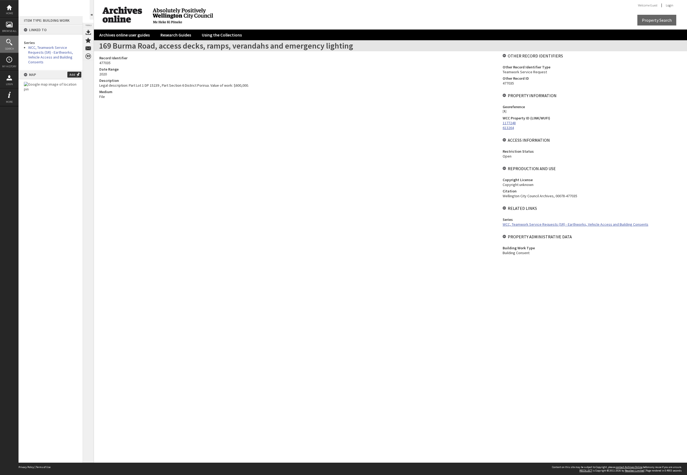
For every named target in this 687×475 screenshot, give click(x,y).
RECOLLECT (585, 470)
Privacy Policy (26, 467)
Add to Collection (88, 40)
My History (9, 66)
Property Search (657, 20)
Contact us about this (88, 48)
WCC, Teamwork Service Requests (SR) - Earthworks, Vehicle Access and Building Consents (50, 54)
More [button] (9, 102)
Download (88, 32)
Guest (653, 5)
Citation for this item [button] (88, 56)
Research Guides (175, 35)
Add (72, 74)
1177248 (509, 122)
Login (9, 84)
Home (9, 13)
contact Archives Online (629, 467)
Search (9, 48)
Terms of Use (43, 467)
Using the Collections (222, 35)
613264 (508, 127)
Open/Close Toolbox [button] (92, 10)
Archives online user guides (124, 35)
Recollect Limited (634, 470)
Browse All (9, 31)
